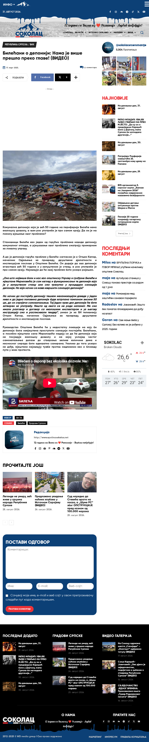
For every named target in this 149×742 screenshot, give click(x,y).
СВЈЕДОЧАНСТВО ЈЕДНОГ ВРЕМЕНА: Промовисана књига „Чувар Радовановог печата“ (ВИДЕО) (129, 691)
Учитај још (123, 233)
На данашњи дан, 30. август (129, 143)
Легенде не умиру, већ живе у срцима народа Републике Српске (17, 501)
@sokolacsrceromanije (131, 45)
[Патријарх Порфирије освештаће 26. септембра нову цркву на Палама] (108, 160)
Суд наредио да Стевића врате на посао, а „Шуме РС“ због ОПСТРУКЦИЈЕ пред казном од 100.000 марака (80, 504)
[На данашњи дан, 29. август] (108, 175)
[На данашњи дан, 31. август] (108, 109)
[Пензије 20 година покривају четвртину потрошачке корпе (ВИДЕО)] (108, 220)
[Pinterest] (49, 448)
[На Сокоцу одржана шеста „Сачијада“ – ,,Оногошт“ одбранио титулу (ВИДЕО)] (108, 646)
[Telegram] (127, 12)
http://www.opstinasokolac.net (51, 437)
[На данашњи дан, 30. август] (108, 146)
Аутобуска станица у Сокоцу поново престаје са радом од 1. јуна (122, 282)
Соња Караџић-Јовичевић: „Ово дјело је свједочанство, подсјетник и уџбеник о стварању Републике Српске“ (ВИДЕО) (131, 668)
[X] (138, 12)
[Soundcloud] (121, 12)
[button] (141, 32)
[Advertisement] (50, 118)
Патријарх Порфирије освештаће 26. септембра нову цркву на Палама (132, 160)
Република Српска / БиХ (19, 45)
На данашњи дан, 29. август (129, 172)
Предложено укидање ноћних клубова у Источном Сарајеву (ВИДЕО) (49, 501)
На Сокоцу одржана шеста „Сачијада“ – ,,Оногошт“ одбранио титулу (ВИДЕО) (129, 647)
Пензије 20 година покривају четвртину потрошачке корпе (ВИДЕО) (129, 220)
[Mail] (44, 448)
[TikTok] (132, 12)
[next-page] (11, 522)
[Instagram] (115, 12)
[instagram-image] (109, 63)
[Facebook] (110, 12)
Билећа (21, 423)
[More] (76, 77)
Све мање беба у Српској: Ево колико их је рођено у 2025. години (122, 324)
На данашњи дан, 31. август (129, 107)
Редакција (41, 432)
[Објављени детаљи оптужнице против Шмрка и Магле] (108, 207)
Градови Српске (37, 423)
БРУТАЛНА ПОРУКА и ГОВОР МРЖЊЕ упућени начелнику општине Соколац (122, 267)
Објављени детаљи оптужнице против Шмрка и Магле (128, 205)
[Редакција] (18, 440)
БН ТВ (19, 418)
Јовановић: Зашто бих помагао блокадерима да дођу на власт (123, 309)
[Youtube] (144, 12)
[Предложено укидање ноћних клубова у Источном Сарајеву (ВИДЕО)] (49, 482)
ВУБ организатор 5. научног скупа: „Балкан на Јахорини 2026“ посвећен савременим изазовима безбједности (131, 190)
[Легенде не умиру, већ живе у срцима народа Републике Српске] (17, 482)
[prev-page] (5, 522)
